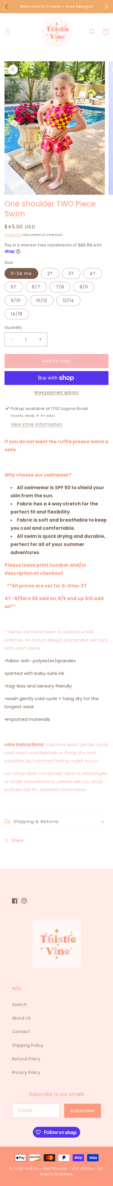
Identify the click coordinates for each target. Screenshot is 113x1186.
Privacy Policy (26, 1072)
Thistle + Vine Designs (45, 1168)
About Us (21, 1018)
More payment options (56, 392)
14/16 (17, 314)
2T (50, 273)
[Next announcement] (106, 6)
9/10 (16, 300)
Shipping (13, 235)
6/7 (36, 287)
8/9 (84, 287)
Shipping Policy (27, 1045)
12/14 (68, 300)
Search (19, 1005)
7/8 (60, 287)
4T (92, 273)
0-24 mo (21, 273)
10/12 (41, 300)
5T (14, 287)
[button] (7, 31)
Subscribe (82, 1110)
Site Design (83, 1168)
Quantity (13, 327)
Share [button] (17, 840)
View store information (36, 424)
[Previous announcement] (6, 6)
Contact (21, 1032)
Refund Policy (26, 1059)
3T (71, 273)
